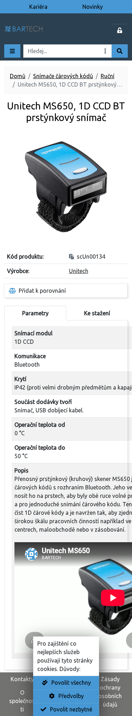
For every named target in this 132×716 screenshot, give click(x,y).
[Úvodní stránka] (33, 30)
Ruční (107, 76)
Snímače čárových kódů (63, 76)
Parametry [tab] (35, 313)
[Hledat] (120, 51)
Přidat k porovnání (42, 290)
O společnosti (22, 700)
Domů (17, 76)
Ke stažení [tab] (97, 313)
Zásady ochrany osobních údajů (110, 692)
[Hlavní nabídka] (12, 51)
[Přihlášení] (120, 30)
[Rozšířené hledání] (105, 51)
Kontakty (22, 679)
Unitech (78, 271)
